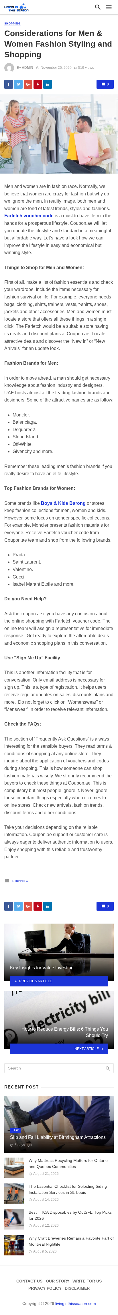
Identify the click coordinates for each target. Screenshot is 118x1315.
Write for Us (87, 1281)
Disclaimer (77, 1288)
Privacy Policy (45, 1288)
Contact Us (29, 1281)
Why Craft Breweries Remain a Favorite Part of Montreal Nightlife (71, 1241)
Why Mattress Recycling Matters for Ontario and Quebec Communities (68, 1163)
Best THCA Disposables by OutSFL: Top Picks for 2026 (70, 1215)
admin (27, 68)
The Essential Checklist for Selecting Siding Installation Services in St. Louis (68, 1189)
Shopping (12, 23)
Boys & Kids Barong (63, 503)
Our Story (57, 1281)
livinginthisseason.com (75, 1303)
